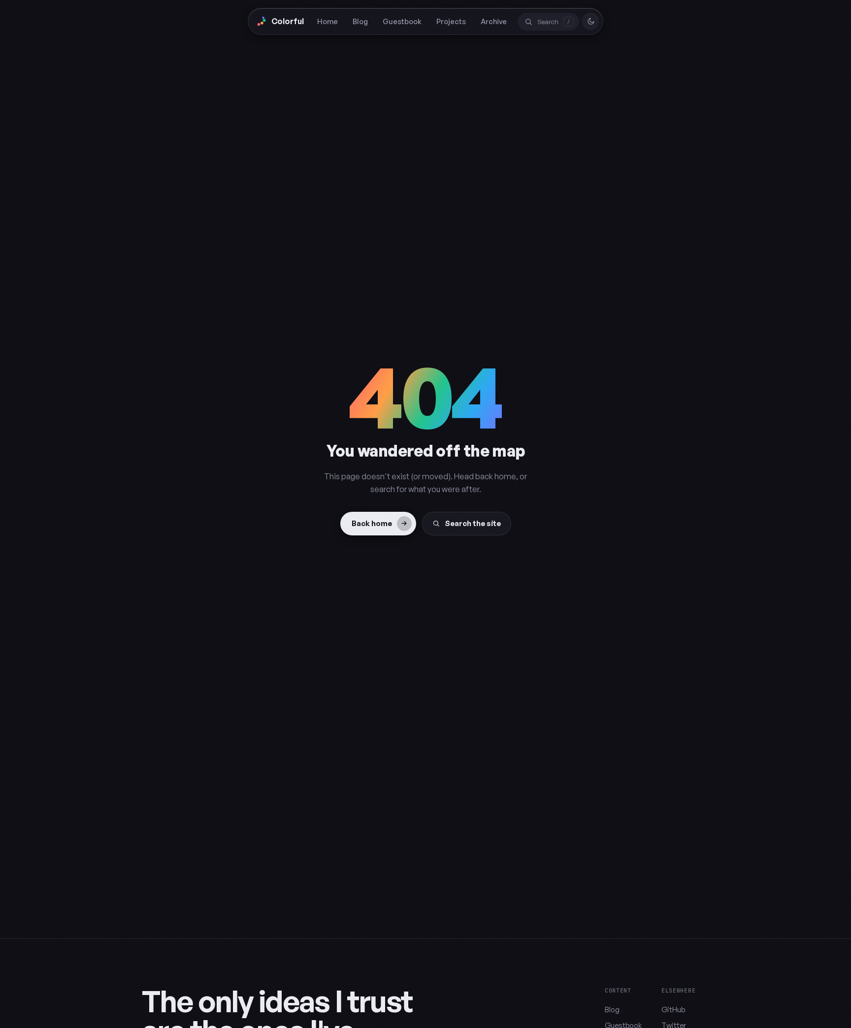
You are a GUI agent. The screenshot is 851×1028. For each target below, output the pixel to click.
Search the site (473, 523)
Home (327, 21)
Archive (494, 21)
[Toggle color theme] (590, 21)
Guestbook (402, 21)
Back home (372, 523)
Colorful (287, 21)
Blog (360, 21)
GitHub (673, 1009)
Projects (451, 21)
